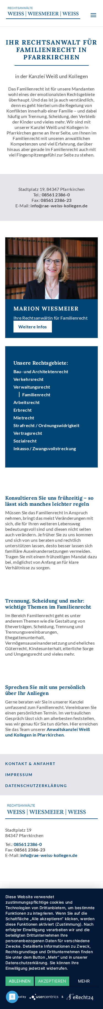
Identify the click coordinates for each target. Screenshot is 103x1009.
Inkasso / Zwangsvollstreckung (44, 448)
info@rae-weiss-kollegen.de (59, 205)
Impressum (19, 774)
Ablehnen (19, 981)
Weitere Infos (32, 326)
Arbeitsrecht (26, 402)
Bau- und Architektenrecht (40, 371)
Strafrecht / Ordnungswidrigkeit (46, 425)
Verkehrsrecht (28, 379)
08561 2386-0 (56, 194)
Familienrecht (36, 394)
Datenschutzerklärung (36, 785)
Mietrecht (23, 417)
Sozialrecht (25, 440)
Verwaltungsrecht (31, 386)
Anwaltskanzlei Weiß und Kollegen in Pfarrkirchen (47, 732)
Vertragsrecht (27, 433)
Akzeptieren (52, 981)
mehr (84, 981)
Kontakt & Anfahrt (30, 763)
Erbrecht (22, 410)
